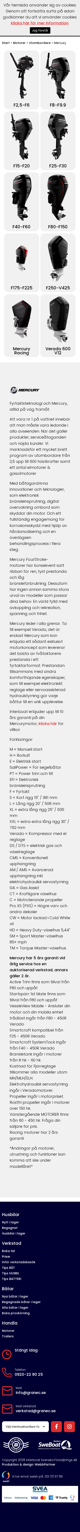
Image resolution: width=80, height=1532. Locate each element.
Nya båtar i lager (15, 1296)
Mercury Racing (21, 351)
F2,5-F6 (22, 105)
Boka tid (8, 1251)
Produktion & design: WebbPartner (28, 1464)
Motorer (19, 43)
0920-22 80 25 (29, 1374)
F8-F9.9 (58, 105)
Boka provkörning (16, 1313)
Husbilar (10, 1214)
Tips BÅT (8, 1268)
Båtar (8, 1289)
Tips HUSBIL (10, 1273)
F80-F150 (58, 227)
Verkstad (11, 1243)
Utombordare (40, 43)
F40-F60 (22, 227)
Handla (9, 1323)
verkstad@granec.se (36, 1411)
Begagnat (9, 1228)
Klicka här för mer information (39, 23)
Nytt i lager (10, 1222)
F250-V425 (58, 288)
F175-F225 (21, 288)
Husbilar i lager (13, 1233)
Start (6, 43)
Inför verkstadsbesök (18, 1262)
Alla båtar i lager (15, 1307)
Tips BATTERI (11, 1279)
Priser (6, 1256)
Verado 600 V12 (58, 351)
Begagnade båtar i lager (21, 1302)
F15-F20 (21, 166)
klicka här (48, 723)
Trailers (8, 1336)
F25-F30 (58, 166)
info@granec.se (31, 1393)
